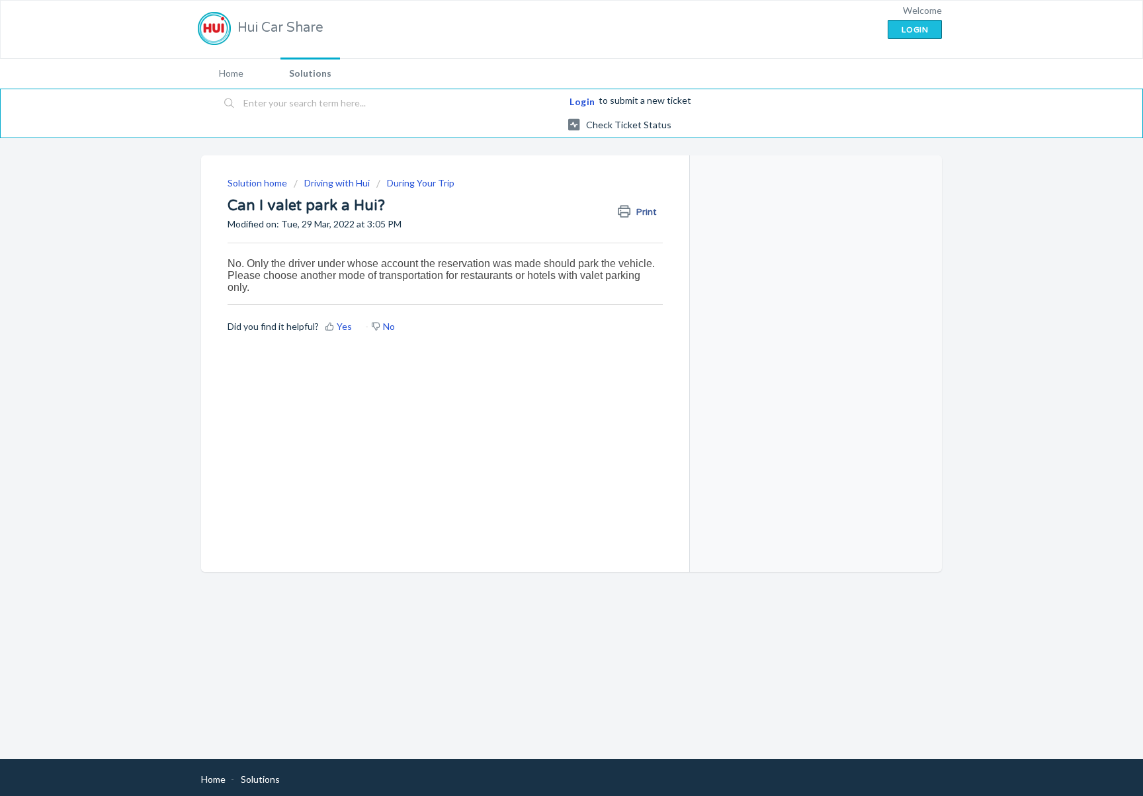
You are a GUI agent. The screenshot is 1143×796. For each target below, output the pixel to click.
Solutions (310, 73)
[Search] (229, 104)
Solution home (258, 182)
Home (231, 73)
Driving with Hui (337, 182)
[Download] (547, 225)
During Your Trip (420, 182)
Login (582, 101)
